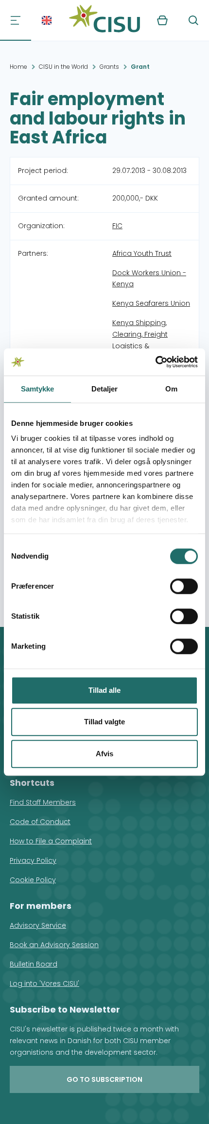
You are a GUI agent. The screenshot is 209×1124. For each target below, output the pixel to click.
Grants (109, 66)
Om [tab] (171, 389)
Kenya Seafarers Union (151, 303)
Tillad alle (104, 690)
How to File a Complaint (51, 841)
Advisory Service (38, 925)
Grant (140, 66)
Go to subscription (104, 1079)
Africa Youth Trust (142, 253)
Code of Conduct (40, 822)
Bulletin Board (33, 964)
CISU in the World (63, 66)
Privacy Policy (33, 860)
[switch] (184, 586)
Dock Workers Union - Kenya (149, 278)
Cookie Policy (33, 880)
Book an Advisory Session (54, 945)
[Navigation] (15, 20)
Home (18, 66)
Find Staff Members (43, 802)
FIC (117, 226)
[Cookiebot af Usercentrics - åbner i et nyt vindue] (155, 362)
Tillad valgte (104, 722)
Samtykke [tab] (37, 389)
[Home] (104, 20)
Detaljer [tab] (104, 389)
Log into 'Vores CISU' (44, 983)
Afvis (104, 753)
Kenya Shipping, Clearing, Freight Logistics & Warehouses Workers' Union (149, 346)
